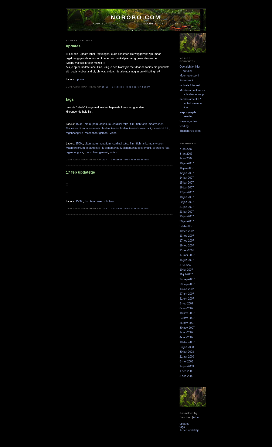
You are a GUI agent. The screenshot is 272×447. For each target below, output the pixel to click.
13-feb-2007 (187, 235)
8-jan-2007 (186, 153)
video (113, 132)
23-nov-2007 (187, 318)
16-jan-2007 (187, 187)
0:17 (105, 159)
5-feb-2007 (186, 226)
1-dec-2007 (186, 332)
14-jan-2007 (187, 177)
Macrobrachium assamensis (83, 128)
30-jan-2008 (187, 351)
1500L (79, 124)
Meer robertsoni (189, 75)
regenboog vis (74, 132)
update (80, 79)
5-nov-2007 (186, 303)
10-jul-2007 (186, 269)
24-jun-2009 (187, 366)
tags (182, 427)
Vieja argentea (188, 121)
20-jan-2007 (187, 202)
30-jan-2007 (187, 221)
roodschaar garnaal (96, 132)
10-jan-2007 (187, 163)
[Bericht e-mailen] (154, 86)
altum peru (91, 124)
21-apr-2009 (187, 356)
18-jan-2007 (187, 197)
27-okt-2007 (187, 293)
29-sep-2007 (187, 284)
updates (184, 423)
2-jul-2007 (185, 264)
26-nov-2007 (187, 322)
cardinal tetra (120, 124)
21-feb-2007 (187, 250)
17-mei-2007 (187, 255)
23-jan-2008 (187, 347)
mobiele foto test (190, 85)
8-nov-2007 (186, 308)
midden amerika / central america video (191, 103)
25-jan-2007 (187, 216)
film (132, 124)
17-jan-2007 (187, 192)
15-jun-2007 (187, 260)
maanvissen (156, 124)
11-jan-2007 (187, 168)
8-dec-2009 (186, 376)
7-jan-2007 (186, 148)
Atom (196, 417)
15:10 (105, 87)
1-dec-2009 (186, 371)
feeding (184, 126)
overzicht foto (161, 128)
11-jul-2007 (186, 274)
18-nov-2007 (187, 313)
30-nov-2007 (187, 327)
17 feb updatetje (189, 430)
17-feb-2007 (187, 240)
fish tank (141, 124)
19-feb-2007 (187, 245)
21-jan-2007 (187, 206)
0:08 (105, 208)
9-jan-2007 (186, 158)
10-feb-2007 (187, 231)
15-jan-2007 (187, 182)
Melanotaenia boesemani (135, 128)
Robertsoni (186, 80)
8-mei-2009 (186, 361)
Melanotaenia (110, 128)
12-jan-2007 (187, 173)
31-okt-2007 (187, 298)
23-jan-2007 (187, 211)
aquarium (105, 124)
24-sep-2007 (187, 279)
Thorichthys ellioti (190, 130)
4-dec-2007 (186, 337)
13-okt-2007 (187, 289)
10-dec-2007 (187, 342)
